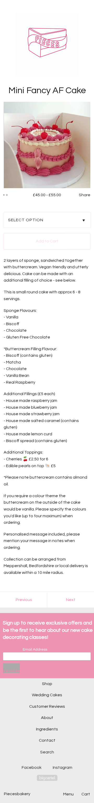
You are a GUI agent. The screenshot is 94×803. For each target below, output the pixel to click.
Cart (85, 794)
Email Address (35, 649)
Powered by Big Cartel (47, 778)
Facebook (32, 767)
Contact (47, 740)
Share (84, 195)
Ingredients (47, 729)
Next (70, 600)
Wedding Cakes (47, 695)
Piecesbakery (17, 794)
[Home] (47, 44)
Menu (68, 794)
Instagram (62, 767)
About (47, 718)
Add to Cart (47, 241)
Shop (47, 684)
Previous (24, 600)
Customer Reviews (47, 706)
